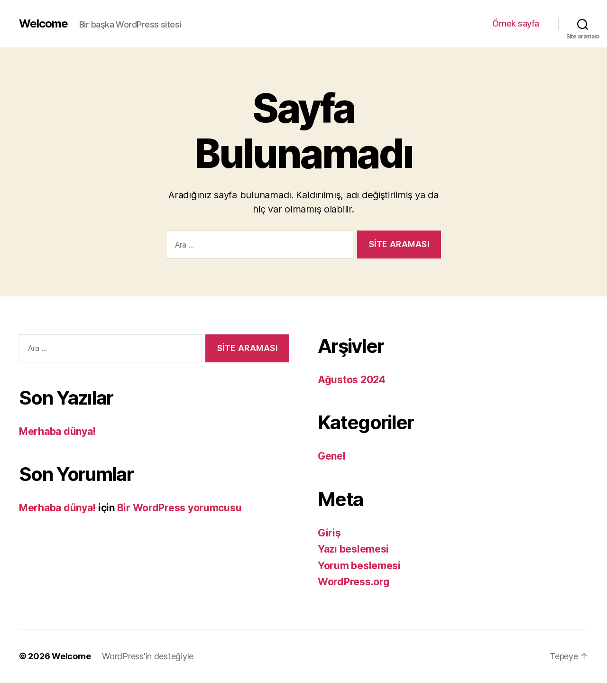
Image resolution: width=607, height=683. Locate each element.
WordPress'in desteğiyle (147, 656)
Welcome (43, 23)
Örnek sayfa (515, 23)
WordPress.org (354, 582)
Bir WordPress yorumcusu (179, 508)
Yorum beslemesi (359, 566)
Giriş (329, 533)
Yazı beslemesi (353, 549)
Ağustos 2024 (352, 380)
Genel (332, 456)
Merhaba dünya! (57, 431)
